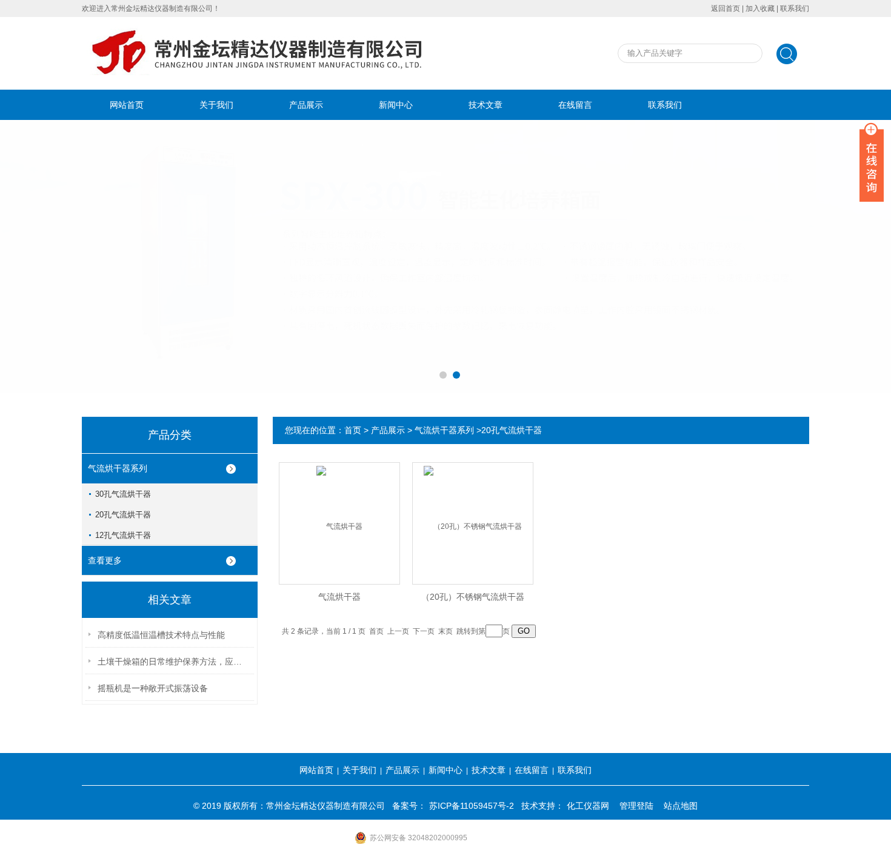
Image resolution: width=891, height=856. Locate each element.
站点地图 (681, 806)
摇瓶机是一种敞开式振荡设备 (153, 688)
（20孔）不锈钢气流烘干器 (472, 597)
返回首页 (725, 8)
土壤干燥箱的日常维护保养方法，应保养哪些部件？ (173, 661)
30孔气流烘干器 (123, 494)
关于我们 (216, 105)
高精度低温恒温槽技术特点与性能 (161, 635)
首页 (352, 430)
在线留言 (575, 105)
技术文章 (485, 105)
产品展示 (306, 105)
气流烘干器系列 (117, 468)
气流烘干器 (339, 597)
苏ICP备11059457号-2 (471, 806)
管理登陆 (636, 806)
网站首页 (127, 105)
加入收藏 (760, 8)
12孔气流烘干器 (123, 535)
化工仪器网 (588, 806)
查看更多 (105, 560)
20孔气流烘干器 (123, 514)
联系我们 (794, 8)
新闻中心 (396, 105)
